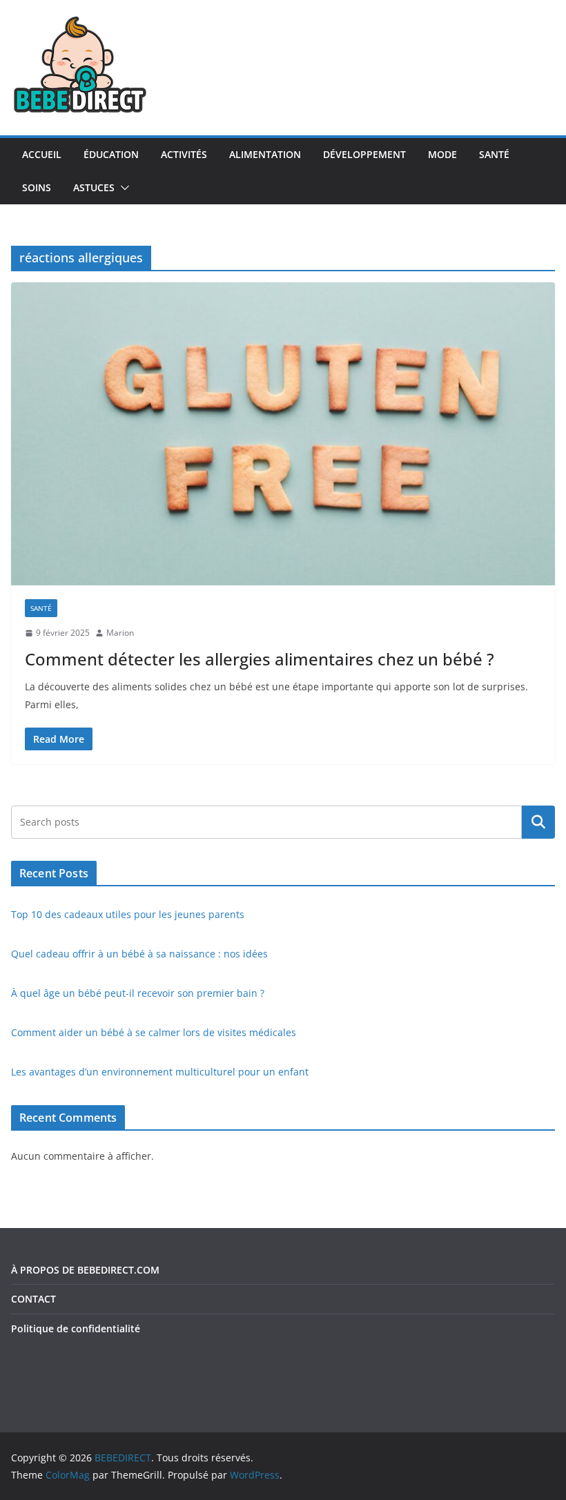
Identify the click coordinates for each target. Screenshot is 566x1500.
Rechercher (538, 822)
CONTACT (33, 1298)
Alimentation (265, 154)
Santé (494, 154)
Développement (364, 154)
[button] (122, 187)
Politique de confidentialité (75, 1328)
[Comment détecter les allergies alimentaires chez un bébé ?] (283, 433)
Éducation (111, 154)
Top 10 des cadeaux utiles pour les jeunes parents (127, 914)
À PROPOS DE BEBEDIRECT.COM (85, 1269)
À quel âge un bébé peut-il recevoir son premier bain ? (137, 993)
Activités (184, 154)
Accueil (41, 154)
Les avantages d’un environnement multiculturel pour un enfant (160, 1071)
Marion (120, 633)
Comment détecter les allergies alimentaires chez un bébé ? (259, 658)
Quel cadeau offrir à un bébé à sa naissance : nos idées (139, 953)
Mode (442, 154)
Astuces (94, 187)
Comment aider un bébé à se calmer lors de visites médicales (153, 1032)
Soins (36, 187)
